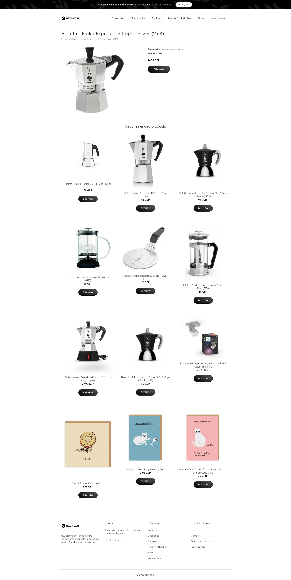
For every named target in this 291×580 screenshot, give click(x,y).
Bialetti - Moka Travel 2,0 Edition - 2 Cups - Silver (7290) (88, 379)
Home (64, 39)
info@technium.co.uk (115, 540)
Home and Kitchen (180, 18)
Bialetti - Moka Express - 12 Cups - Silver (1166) (145, 195)
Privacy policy (198, 546)
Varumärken (219, 18)
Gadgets (157, 18)
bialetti (179, 49)
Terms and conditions (202, 541)
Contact (195, 535)
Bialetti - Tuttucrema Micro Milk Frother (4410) (88, 279)
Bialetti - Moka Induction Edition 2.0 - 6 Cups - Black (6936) (203, 195)
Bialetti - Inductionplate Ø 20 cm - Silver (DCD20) (145, 277)
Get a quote (184, 4)
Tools (201, 18)
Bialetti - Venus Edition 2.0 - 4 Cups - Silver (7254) (88, 185)
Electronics (139, 18)
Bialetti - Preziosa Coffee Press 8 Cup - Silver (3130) (203, 287)
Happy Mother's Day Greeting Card (145, 469)
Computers (119, 18)
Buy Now (159, 69)
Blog (193, 530)
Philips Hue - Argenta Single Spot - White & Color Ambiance (203, 365)
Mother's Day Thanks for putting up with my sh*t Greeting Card (203, 471)
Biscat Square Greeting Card (88, 483)
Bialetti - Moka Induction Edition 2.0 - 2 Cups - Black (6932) (145, 379)
